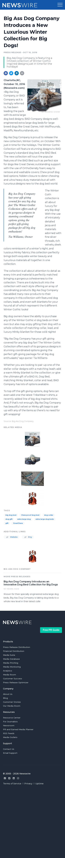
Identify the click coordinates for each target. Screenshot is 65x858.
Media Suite (9, 655)
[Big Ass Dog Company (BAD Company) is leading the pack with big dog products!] (32, 498)
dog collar (48, 515)
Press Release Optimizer (15, 682)
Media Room (9, 674)
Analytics (7, 670)
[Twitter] (9, 778)
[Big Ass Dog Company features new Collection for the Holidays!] (44, 96)
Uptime (39, 783)
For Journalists (10, 721)
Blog (5, 698)
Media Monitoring (12, 667)
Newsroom (8, 725)
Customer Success (12, 678)
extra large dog (24, 519)
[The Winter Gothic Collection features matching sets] (32, 478)
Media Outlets (10, 737)
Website (14, 537)
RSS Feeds (8, 733)
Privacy (28, 783)
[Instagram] (18, 778)
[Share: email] (22, 73)
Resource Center (11, 717)
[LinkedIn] (14, 778)
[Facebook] (5, 778)
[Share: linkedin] (17, 73)
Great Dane (18, 523)
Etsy (30, 537)
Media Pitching (10, 663)
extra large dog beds (45, 519)
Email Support (10, 753)
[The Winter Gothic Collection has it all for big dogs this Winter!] (32, 458)
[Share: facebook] (6, 73)
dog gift (8, 519)
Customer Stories (12, 702)
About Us (7, 694)
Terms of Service (12, 783)
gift (6, 523)
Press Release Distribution (16, 647)
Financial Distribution (13, 651)
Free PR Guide (51, 630)
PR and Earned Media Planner (18, 729)
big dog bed (10, 515)
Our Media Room (11, 706)
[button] (60, 5)
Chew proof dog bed (30, 515)
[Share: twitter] (11, 73)
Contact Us (8, 749)
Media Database (11, 659)
